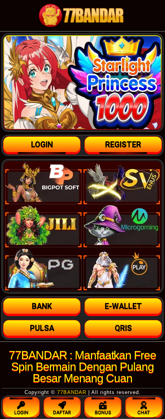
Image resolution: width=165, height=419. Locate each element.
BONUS (103, 412)
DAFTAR (62, 412)
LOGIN (21, 412)
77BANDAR (71, 392)
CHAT (143, 412)
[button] (41, 306)
